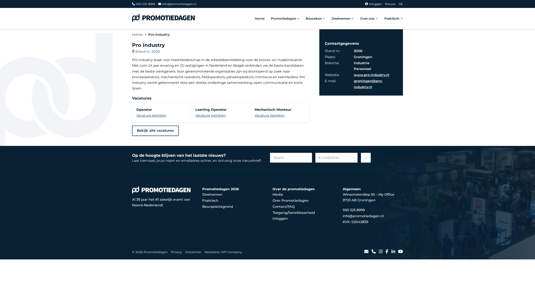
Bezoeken (314, 18)
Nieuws (390, 4)
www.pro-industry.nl (371, 75)
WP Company (231, 252)
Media (278, 194)
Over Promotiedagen (291, 201)
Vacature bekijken (151, 115)
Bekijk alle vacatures (155, 131)
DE (401, 4)
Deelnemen (341, 18)
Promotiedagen (283, 18)
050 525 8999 (145, 4)
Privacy (176, 252)
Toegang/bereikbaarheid (294, 213)
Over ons (367, 18)
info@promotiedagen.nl (179, 4)
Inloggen (375, 4)
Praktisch (391, 18)
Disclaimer (193, 252)
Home (260, 18)
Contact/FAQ (284, 207)
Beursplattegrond (217, 207)
